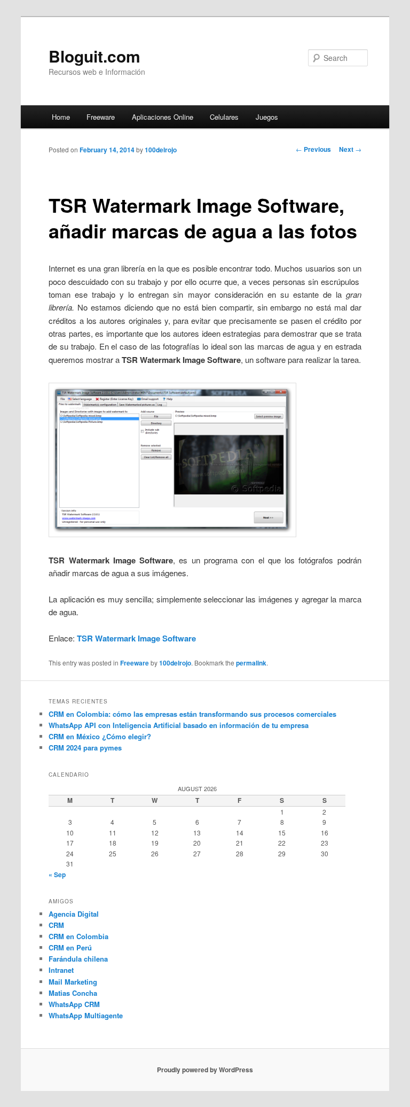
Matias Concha (73, 993)
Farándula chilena (78, 959)
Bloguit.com (94, 55)
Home (61, 117)
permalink (251, 663)
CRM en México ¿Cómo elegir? (100, 736)
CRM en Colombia (78, 936)
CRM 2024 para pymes (85, 747)
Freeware (100, 117)
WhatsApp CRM (74, 1004)
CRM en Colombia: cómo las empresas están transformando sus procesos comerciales (192, 714)
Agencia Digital (74, 914)
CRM (56, 925)
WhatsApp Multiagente (86, 1015)
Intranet (61, 970)
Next (350, 149)
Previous (313, 149)
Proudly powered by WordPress (205, 1069)
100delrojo (161, 149)
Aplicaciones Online (162, 117)
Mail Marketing (73, 982)
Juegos (267, 117)
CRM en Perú (70, 947)
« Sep (57, 874)
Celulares (224, 117)
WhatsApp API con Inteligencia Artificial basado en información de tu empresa (179, 725)
